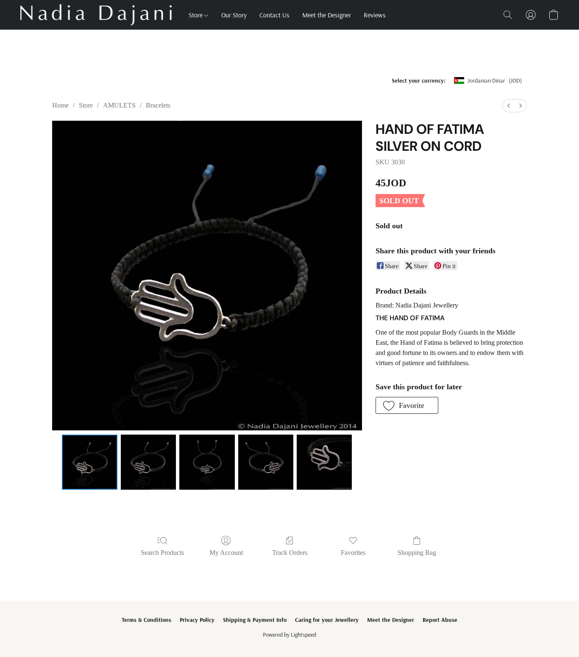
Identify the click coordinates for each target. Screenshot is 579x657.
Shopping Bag (417, 552)
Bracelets (158, 105)
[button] (96, 14)
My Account (226, 552)
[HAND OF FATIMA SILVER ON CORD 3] (265, 462)
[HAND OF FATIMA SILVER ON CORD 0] (89, 462)
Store (196, 15)
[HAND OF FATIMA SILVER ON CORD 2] (206, 462)
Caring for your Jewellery (327, 620)
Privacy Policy (197, 620)
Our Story (234, 15)
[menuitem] (509, 106)
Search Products (162, 552)
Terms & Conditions (146, 620)
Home (60, 105)
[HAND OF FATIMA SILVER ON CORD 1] (148, 462)
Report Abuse (440, 620)
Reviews (375, 15)
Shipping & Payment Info (255, 620)
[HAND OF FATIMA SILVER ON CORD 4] (324, 462)
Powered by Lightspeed (289, 634)
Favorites (353, 552)
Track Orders (289, 552)
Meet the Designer (326, 15)
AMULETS (119, 105)
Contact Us (274, 15)
